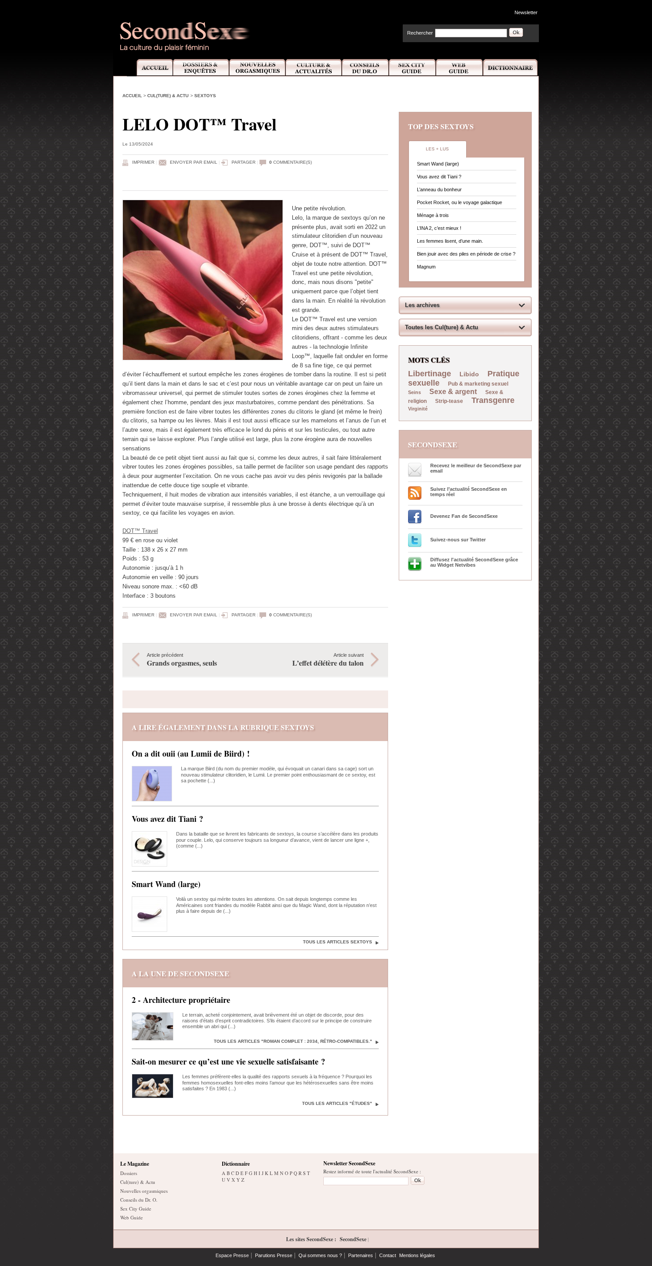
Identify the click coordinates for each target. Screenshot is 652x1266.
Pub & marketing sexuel (478, 384)
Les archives (422, 305)
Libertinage (429, 373)
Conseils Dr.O (365, 67)
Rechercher (420, 32)
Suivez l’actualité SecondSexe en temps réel (468, 491)
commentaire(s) (290, 162)
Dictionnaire (511, 67)
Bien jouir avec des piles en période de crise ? (466, 253)
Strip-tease (449, 401)
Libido (469, 374)
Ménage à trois (433, 215)
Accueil (150, 67)
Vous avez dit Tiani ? (167, 818)
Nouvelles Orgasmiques (257, 67)
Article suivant (328, 660)
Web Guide (459, 67)
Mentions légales (417, 1255)
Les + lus (437, 148)
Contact (387, 1255)
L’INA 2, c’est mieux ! (439, 228)
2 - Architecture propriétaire (181, 1000)
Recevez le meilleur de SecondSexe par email (475, 468)
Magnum (426, 266)
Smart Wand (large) (166, 884)
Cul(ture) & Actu (168, 95)
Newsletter (526, 12)
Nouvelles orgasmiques (144, 1190)
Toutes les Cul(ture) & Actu (441, 327)
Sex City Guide (412, 67)
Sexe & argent (453, 391)
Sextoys (205, 95)
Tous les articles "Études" (337, 1103)
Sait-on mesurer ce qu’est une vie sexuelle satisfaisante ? (228, 1061)
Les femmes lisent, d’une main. (450, 241)
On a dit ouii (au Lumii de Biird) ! (191, 753)
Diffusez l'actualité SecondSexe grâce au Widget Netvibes (474, 562)
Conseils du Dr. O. (138, 1199)
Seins (414, 392)
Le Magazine (134, 1163)
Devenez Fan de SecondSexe (464, 516)
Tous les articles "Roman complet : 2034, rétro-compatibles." (293, 1041)
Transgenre (493, 400)
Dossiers (128, 1173)
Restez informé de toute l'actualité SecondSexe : (372, 1171)
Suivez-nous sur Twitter (458, 539)
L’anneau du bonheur (439, 189)
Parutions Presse (273, 1255)
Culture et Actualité (314, 67)
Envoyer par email (193, 162)
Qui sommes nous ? (320, 1255)
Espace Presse (232, 1255)
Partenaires (360, 1255)
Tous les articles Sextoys (337, 941)
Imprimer (143, 162)
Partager (243, 162)
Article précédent (182, 660)
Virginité (418, 408)
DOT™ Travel (140, 531)
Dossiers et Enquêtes (201, 67)
